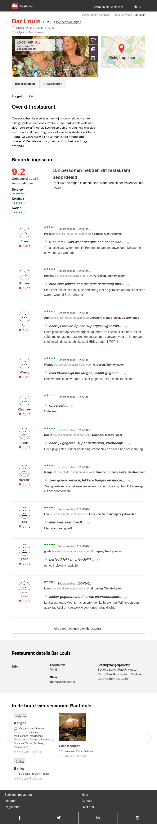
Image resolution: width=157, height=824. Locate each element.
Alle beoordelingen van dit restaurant (78, 628)
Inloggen (10, 800)
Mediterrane (36, 32)
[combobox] (139, 7)
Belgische (22, 32)
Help (85, 794)
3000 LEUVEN (45, 27)
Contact (87, 800)
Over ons (88, 807)
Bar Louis (26, 21)
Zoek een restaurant (18, 794)
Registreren (12, 807)
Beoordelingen (25, 83)
